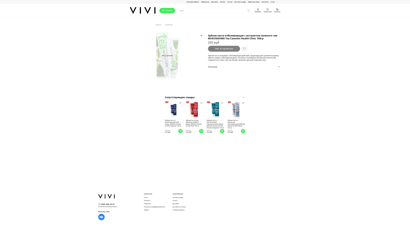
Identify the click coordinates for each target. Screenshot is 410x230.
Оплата (222, 2)
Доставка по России (179, 207)
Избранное (205, 2)
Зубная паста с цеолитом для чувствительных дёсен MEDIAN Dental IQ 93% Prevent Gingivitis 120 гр (215, 124)
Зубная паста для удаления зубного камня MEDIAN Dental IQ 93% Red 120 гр (194, 123)
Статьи (229, 2)
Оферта (146, 210)
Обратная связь (254, 2)
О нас (273, 2)
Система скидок (240, 2)
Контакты (265, 2)
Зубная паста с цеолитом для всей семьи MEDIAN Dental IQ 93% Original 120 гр (173, 123)
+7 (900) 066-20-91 (106, 204)
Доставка (214, 2)
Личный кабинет (193, 2)
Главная (158, 25)
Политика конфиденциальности (154, 207)
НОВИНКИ (169, 25)
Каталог (169, 10)
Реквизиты (147, 204)
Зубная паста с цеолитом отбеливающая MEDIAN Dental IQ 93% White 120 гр (236, 124)
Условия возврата (178, 210)
